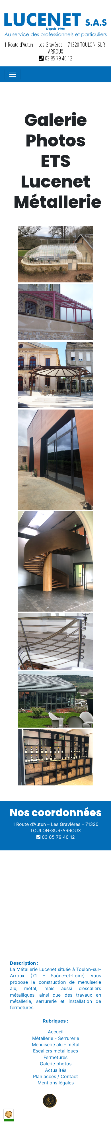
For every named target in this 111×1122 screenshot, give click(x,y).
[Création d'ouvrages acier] (55, 757)
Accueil (55, 1032)
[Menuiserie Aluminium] (55, 460)
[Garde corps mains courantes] (55, 641)
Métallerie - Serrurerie (55, 1038)
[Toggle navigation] (12, 74)
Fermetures (55, 1057)
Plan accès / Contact (55, 1076)
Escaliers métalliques (55, 1051)
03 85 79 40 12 (58, 58)
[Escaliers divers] (55, 561)
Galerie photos (55, 1063)
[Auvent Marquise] (55, 312)
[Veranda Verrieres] (55, 699)
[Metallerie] (55, 375)
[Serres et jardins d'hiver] (55, 254)
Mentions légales (56, 1083)
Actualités (55, 1070)
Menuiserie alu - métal (55, 1044)
